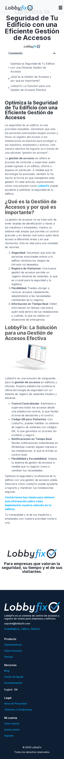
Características (13, 644)
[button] (54, 53)
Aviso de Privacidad (15, 703)
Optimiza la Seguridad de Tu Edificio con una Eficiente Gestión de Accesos (32, 67)
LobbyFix (43, 185)
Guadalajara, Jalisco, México (22, 628)
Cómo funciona (13, 650)
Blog (6, 670)
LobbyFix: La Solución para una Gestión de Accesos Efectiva (30, 87)
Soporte (8, 735)
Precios (8, 656)
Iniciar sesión (12, 729)
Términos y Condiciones (18, 709)
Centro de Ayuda (13, 676)
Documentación (13, 682)
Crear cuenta (11, 723)
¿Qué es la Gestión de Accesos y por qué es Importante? (31, 78)
